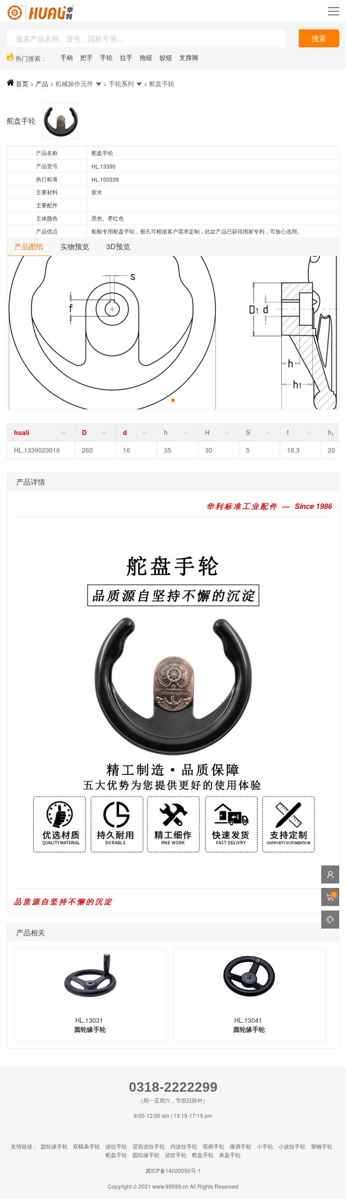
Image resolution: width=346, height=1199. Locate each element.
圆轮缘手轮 (54, 1146)
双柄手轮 (213, 1146)
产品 (42, 83)
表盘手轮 (230, 1154)
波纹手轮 (116, 1146)
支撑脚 (188, 57)
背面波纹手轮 (148, 1146)
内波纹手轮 (183, 1146)
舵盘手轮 (116, 1154)
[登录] (330, 874)
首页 (21, 83)
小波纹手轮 (291, 1146)
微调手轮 (240, 1146)
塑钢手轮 (321, 1146)
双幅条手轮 (86, 1146)
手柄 (66, 57)
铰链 (165, 57)
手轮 (106, 57)
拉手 (126, 57)
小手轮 (265, 1146)
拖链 (146, 57)
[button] (173, 400)
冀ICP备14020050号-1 (173, 1170)
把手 (86, 57)
